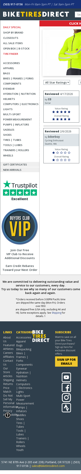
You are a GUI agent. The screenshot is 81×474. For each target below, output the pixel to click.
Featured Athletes (8, 347)
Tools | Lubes (12, 145)
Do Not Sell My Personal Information (8, 401)
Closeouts (10, 38)
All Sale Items (13, 43)
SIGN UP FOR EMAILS (66, 361)
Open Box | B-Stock (16, 48)
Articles (7, 376)
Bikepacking (23, 349)
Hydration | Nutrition (19, 94)
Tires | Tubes (12, 140)
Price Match (7, 389)
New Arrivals (12, 170)
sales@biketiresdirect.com (48, 466)
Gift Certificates (15, 164)
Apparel (8, 68)
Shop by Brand (13, 32)
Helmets (9, 99)
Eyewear (9, 88)
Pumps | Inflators (16, 124)
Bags (6, 73)
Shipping (56, 312)
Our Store (6, 370)
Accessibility (8, 414)
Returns (8, 384)
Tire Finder (10, 54)
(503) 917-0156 (13, 4)
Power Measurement (17, 119)
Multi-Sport (12, 114)
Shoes (7, 135)
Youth (20, 450)
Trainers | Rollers (16, 150)
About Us (7, 339)
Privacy (7, 411)
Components (12, 83)
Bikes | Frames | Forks (18, 78)
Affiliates (8, 357)
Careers (8, 353)
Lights (8, 109)
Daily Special (12, 27)
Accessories (11, 63)
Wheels (8, 155)
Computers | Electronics (21, 104)
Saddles (8, 129)
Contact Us (8, 362)
